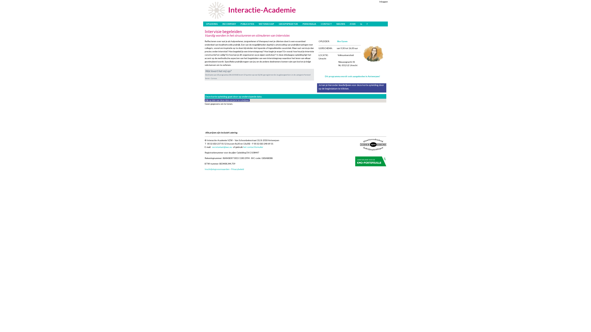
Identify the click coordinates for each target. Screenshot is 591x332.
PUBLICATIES (247, 24)
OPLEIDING (212, 24)
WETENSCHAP (266, 24)
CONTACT (326, 24)
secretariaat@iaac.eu (222, 147)
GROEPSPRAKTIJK (288, 24)
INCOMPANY (229, 24)
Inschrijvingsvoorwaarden (217, 169)
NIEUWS (340, 24)
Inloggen (383, 1)
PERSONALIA (309, 24)
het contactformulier (253, 147)
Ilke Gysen (342, 41)
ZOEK (353, 24)
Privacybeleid (237, 169)
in (361, 24)
